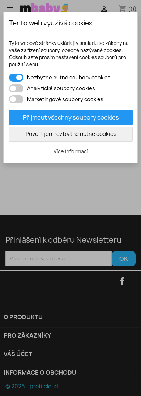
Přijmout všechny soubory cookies (71, 117)
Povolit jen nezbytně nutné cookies (71, 134)
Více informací (71, 151)
